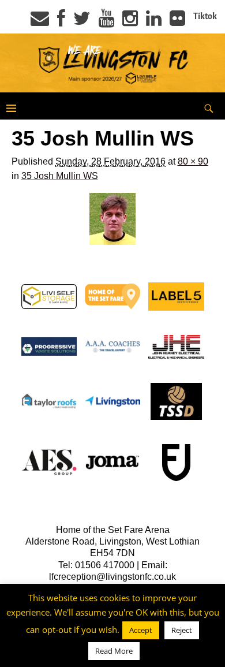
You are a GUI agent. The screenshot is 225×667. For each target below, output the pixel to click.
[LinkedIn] (154, 22)
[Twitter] (82, 22)
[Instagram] (130, 22)
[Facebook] (61, 22)
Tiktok (205, 16)
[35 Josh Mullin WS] (113, 219)
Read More (114, 651)
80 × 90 (193, 161)
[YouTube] (106, 22)
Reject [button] (181, 630)
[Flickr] (177, 22)
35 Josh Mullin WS (59, 176)
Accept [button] (140, 630)
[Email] (40, 22)
